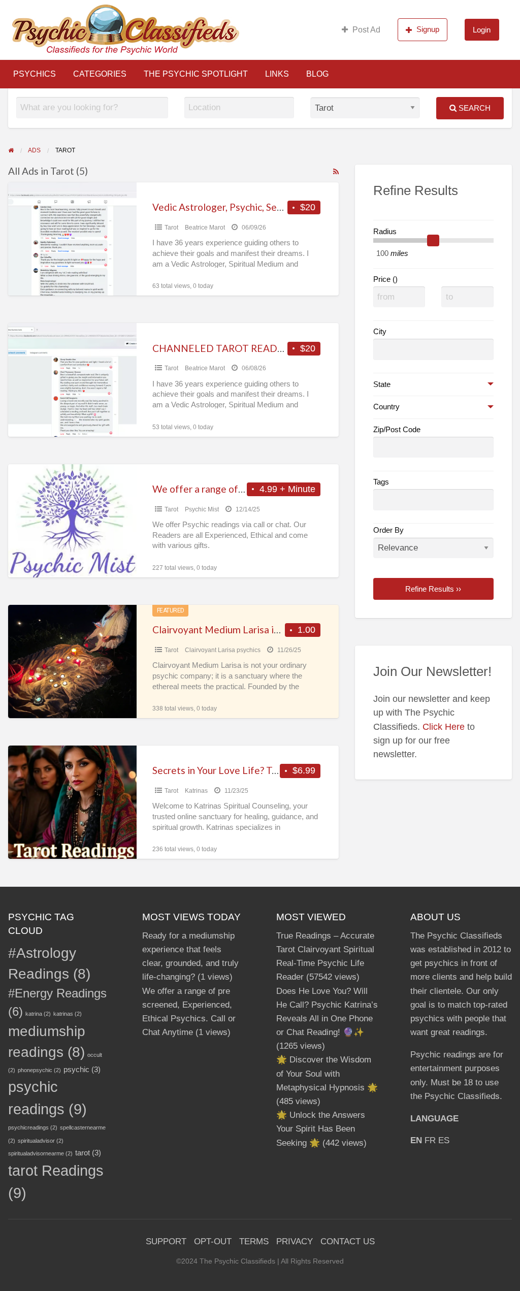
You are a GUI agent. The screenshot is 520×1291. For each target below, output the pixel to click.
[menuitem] (361, 29)
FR (430, 1140)
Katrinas (196, 790)
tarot (88, 1152)
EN (416, 1140)
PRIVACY (294, 1241)
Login (482, 29)
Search (474, 108)
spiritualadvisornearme (40, 1153)
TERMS (254, 1241)
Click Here (443, 727)
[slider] (433, 241)
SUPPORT (166, 1241)
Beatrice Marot (205, 227)
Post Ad (366, 29)
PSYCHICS (34, 74)
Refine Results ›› (433, 589)
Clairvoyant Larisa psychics (223, 650)
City (379, 332)
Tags (381, 482)
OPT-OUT (213, 1241)
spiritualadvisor (40, 1141)
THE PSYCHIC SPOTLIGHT (196, 74)
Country (386, 407)
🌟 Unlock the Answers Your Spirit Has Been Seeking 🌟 (320, 1128)
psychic (82, 1069)
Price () (385, 279)
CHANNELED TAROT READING (223, 348)
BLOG (317, 74)
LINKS (277, 74)
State (382, 384)
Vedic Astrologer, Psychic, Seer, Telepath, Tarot (254, 207)
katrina (38, 1014)
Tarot (171, 227)
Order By (388, 530)
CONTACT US (347, 1241)
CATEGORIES (99, 74)
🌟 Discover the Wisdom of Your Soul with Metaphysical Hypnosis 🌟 (327, 1073)
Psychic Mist (202, 509)
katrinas (67, 1014)
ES (443, 1140)
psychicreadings (32, 1127)
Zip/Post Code (396, 430)
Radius (385, 232)
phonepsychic (39, 1070)
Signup (427, 29)
